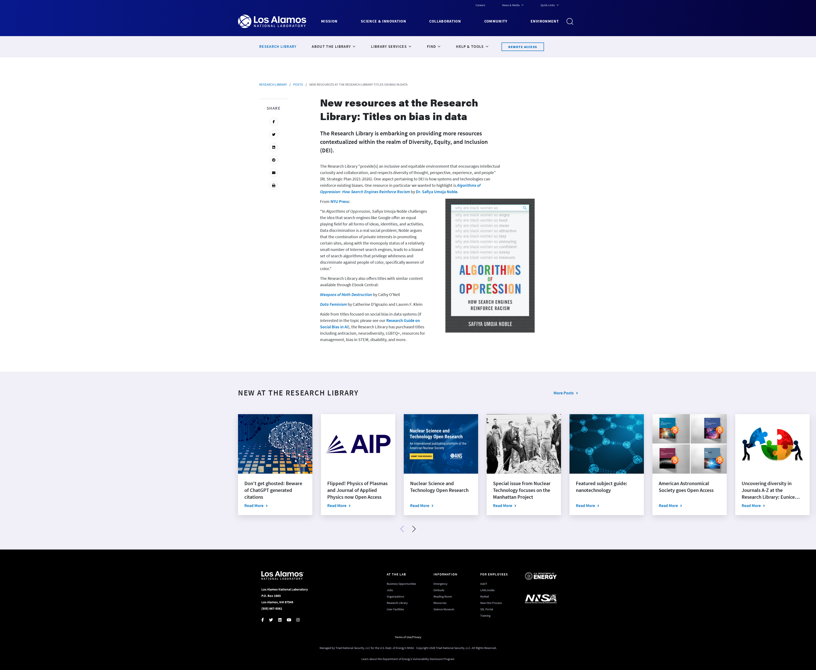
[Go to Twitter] (273, 134)
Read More (275, 505)
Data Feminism (333, 304)
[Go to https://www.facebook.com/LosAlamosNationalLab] (265, 620)
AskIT (483, 584)
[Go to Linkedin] (273, 147)
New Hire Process (491, 603)
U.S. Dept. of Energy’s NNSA (397, 648)
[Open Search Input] (571, 21)
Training (485, 616)
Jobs (390, 590)
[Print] (274, 185)
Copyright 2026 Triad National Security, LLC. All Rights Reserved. (456, 648)
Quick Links (548, 5)
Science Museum (444, 609)
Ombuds (439, 590)
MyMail (484, 596)
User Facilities (395, 609)
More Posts (564, 392)
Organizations (395, 596)
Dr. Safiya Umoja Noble (436, 191)
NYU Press (339, 201)
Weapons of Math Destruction (346, 294)
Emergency (441, 584)
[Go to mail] (273, 172)
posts (298, 84)
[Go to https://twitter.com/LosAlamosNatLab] (273, 620)
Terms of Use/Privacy (408, 637)
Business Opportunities (401, 584)
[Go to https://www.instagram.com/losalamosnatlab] (300, 620)
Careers (480, 5)
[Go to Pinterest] (273, 160)
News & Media (511, 5)
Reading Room (443, 596)
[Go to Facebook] (274, 121)
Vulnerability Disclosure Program (434, 659)
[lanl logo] (279, 21)
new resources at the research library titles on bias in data (358, 84)
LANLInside (487, 590)
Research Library (273, 84)
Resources (440, 603)
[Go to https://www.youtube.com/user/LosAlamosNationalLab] (291, 620)
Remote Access (522, 47)
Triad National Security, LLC (353, 648)
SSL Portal (486, 609)
